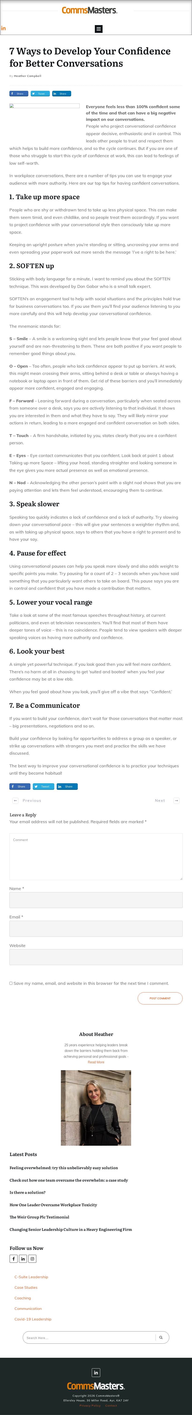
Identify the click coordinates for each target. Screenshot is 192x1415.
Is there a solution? (28, 1192)
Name (16, 888)
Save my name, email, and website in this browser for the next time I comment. (91, 983)
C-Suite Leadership (31, 1276)
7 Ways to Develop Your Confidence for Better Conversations (90, 56)
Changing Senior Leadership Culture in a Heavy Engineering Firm (71, 1229)
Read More (96, 1062)
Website (17, 945)
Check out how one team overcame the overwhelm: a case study (69, 1180)
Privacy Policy (90, 1405)
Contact (111, 1405)
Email (16, 917)
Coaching (23, 1298)
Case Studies (26, 1287)
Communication (28, 1308)
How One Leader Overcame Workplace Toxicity (53, 1204)
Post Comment (160, 998)
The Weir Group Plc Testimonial (39, 1217)
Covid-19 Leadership (33, 1319)
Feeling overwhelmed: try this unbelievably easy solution (64, 1167)
